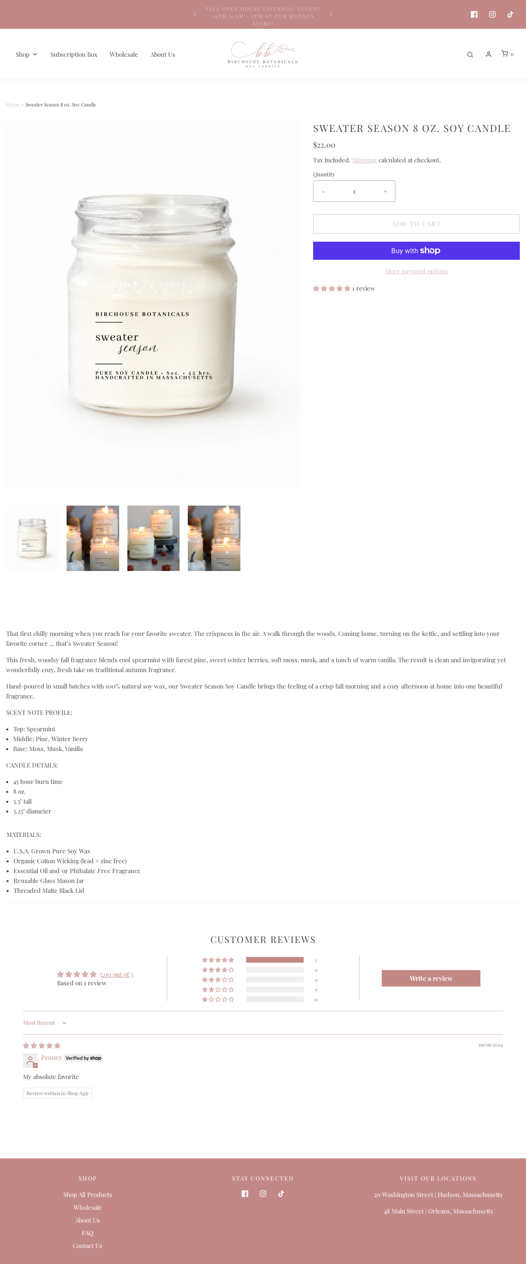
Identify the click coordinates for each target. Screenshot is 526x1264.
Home (13, 104)
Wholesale (124, 54)
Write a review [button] (431, 978)
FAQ (87, 1233)
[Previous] (195, 14)
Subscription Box (74, 54)
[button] (32, 538)
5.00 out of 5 (116, 974)
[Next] (331, 14)
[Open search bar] (470, 54)
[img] (41, 1045)
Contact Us (87, 1245)
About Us (162, 54)
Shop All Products (87, 1194)
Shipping (364, 160)
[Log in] (489, 54)
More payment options (416, 271)
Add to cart (416, 224)
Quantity (324, 174)
